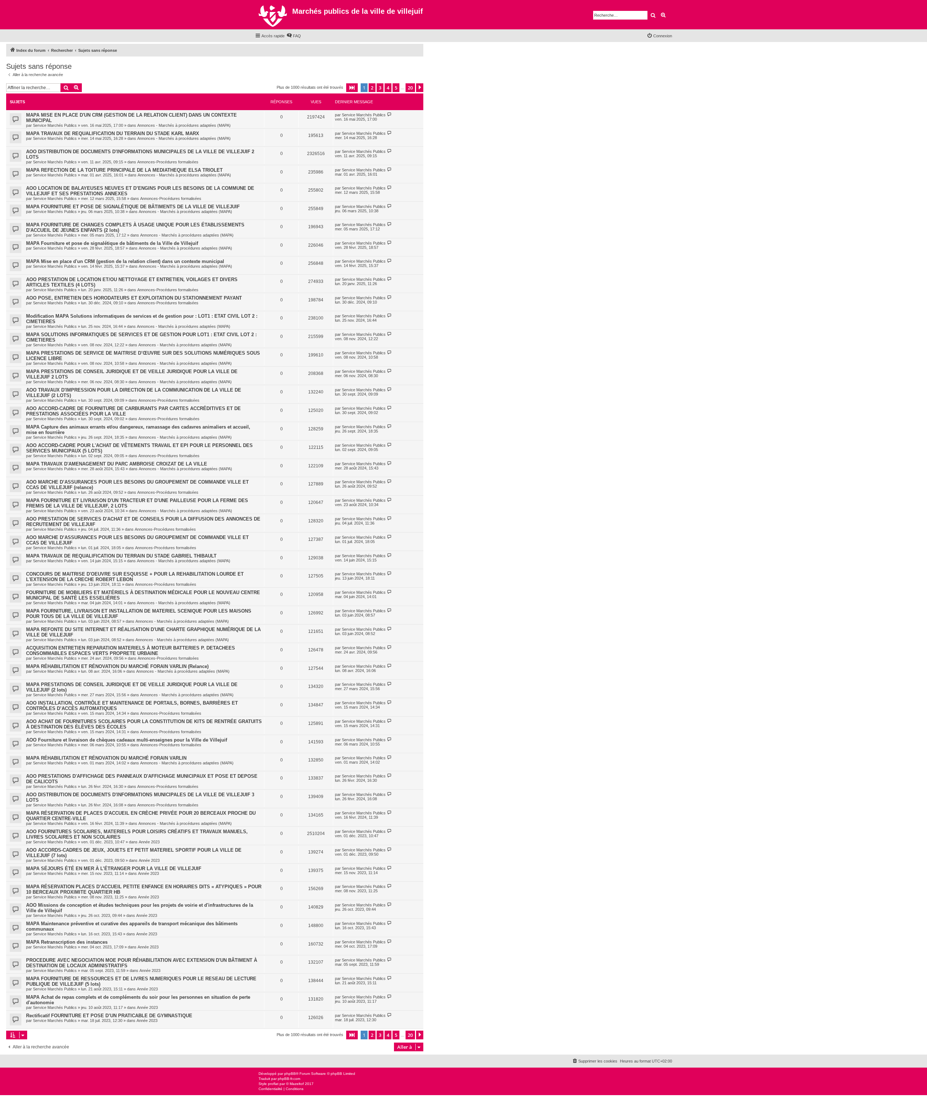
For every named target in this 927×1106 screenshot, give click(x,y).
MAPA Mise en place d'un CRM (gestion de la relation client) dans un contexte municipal (125, 261)
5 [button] (396, 87)
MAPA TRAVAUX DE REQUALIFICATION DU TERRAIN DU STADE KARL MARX (112, 133)
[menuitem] (293, 36)
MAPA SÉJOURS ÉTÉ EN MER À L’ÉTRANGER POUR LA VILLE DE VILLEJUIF (113, 868)
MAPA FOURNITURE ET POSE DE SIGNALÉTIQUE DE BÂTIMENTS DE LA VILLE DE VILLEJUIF (133, 206)
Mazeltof (297, 1084)
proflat (273, 1084)
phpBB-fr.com (289, 1079)
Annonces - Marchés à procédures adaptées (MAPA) (184, 125)
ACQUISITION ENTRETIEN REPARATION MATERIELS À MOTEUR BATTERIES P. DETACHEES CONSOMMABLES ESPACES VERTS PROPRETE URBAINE (130, 650)
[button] (352, 87)
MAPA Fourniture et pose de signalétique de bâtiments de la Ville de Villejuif (112, 243)
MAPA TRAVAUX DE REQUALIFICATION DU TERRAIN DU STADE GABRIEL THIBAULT (121, 556)
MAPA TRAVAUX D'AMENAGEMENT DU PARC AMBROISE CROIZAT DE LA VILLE (116, 464)
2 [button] (372, 87)
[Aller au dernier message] (389, 114)
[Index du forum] (273, 15)
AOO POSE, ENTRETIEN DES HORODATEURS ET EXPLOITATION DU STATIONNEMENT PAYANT (134, 298)
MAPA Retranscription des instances (67, 942)
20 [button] (410, 87)
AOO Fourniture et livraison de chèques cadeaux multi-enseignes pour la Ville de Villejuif (126, 740)
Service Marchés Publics (55, 125)
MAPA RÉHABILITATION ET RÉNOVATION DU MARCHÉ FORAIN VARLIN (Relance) (117, 666)
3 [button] (380, 87)
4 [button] (388, 87)
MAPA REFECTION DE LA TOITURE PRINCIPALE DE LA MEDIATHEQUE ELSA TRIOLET (124, 170)
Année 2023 (149, 842)
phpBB (290, 1074)
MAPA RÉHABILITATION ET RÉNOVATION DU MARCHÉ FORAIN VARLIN (106, 758)
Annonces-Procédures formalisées (167, 162)
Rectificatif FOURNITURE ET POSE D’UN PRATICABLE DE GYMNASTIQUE (109, 1015)
